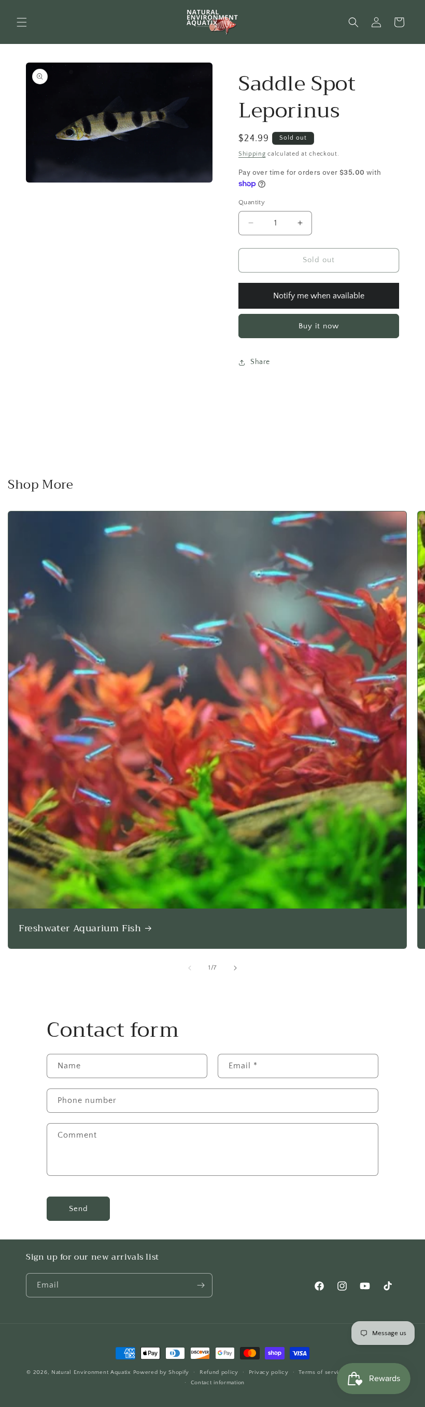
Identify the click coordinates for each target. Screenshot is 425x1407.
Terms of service (322, 1372)
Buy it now (319, 326)
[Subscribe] (200, 1285)
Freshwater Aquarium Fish (80, 928)
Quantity (251, 202)
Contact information (218, 1383)
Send (78, 1208)
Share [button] (260, 362)
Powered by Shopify (161, 1372)
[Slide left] (189, 968)
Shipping (252, 153)
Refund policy (219, 1372)
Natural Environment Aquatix (91, 1372)
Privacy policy (269, 1372)
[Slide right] (235, 968)
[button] (21, 22)
